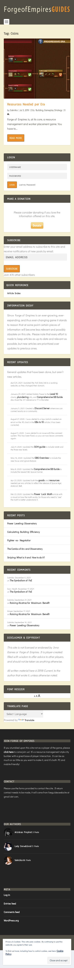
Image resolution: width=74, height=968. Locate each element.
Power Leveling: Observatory (22, 523)
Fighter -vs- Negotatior (19, 540)
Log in (7, 895)
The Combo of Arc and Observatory (25, 548)
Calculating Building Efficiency (23, 531)
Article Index (13, 293)
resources (54, 480)
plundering (23, 397)
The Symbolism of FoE (21, 580)
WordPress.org (11, 920)
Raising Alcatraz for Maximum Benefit (30, 602)
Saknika (14, 110)
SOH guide (39, 446)
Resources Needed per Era (26, 104)
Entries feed (10, 903)
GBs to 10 (39, 422)
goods (41, 480)
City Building (37, 110)
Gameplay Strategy (53, 110)
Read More (15, 138)
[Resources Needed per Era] (37, 69)
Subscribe (12, 268)
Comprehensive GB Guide (50, 397)
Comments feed (12, 912)
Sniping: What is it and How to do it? (26, 557)
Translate (29, 720)
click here (8, 752)
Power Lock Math (43, 494)
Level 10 (54, 393)
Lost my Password (27, 184)
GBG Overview (42, 457)
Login (12, 184)
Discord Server (42, 408)
